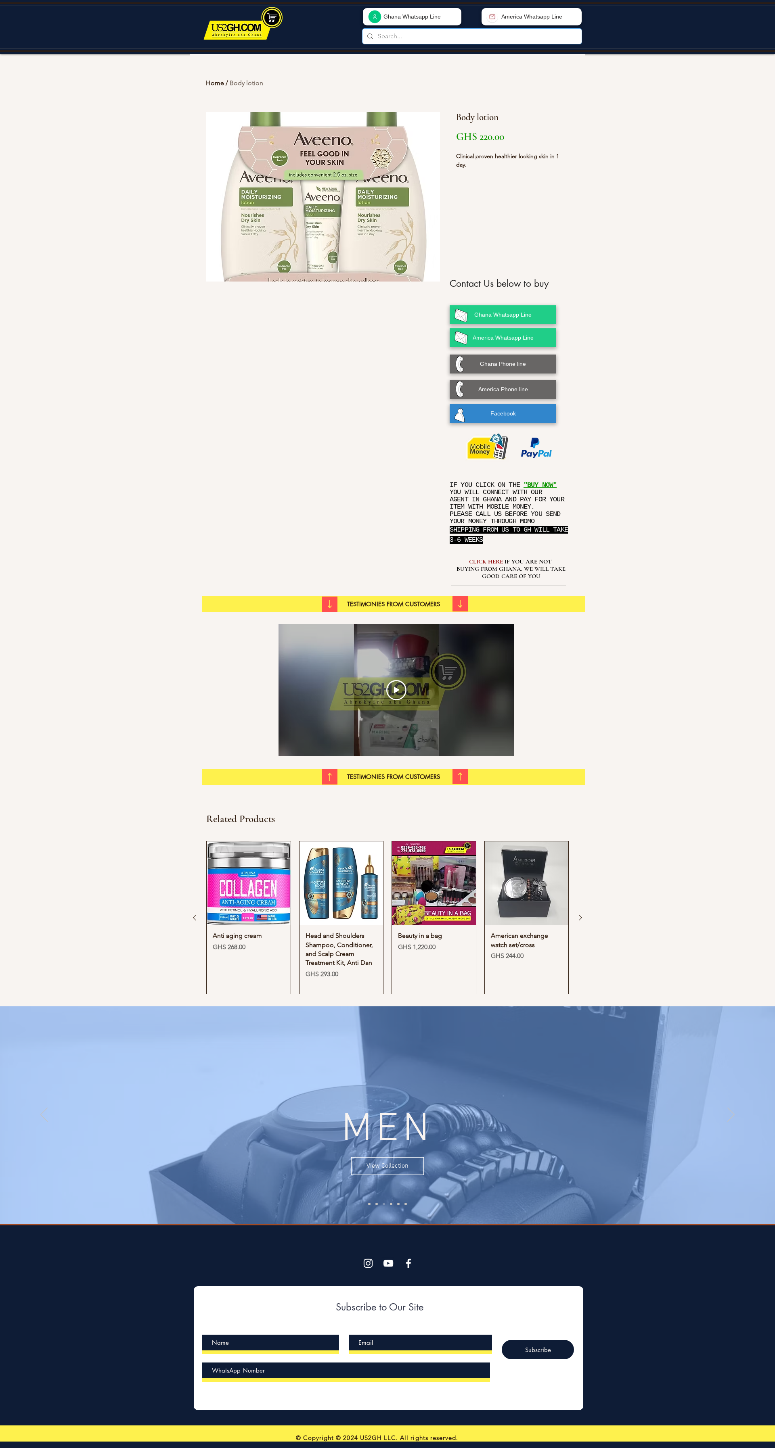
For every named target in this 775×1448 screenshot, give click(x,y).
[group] (387, 918)
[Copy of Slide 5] (405, 1204)
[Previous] (44, 1115)
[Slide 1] (376, 1204)
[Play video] (396, 690)
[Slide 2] (384, 1204)
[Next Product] (580, 917)
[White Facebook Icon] (408, 1263)
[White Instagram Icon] (368, 1263)
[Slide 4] (398, 1204)
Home (215, 83)
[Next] (731, 1115)
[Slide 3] (391, 1204)
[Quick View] (249, 883)
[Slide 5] (369, 1204)
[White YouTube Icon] (388, 1263)
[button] (393, 604)
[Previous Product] (194, 917)
